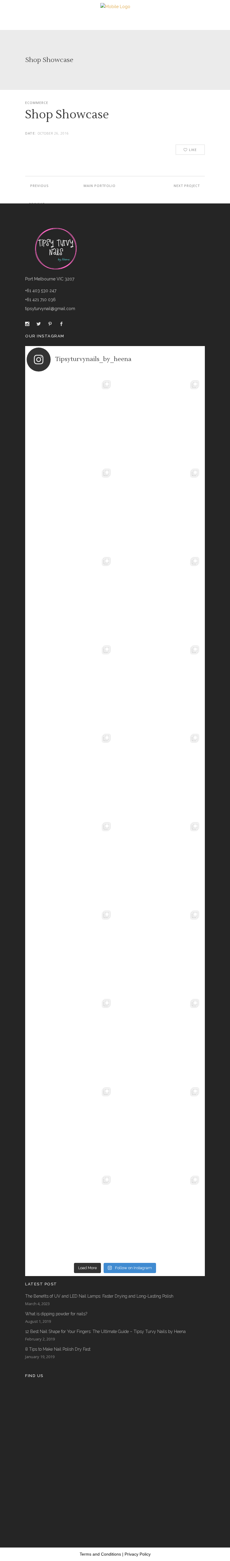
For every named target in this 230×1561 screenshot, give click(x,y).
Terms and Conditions (100, 1554)
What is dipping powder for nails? (56, 1313)
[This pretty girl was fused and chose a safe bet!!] (159, 685)
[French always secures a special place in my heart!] (159, 420)
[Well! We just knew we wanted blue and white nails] (71, 597)
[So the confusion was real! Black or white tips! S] (159, 1127)
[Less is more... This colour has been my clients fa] (159, 597)
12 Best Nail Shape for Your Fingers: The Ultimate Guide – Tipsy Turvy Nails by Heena (105, 1331)
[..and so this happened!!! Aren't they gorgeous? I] (159, 773)
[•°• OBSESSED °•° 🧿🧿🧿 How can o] (159, 508)
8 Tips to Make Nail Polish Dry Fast (57, 1349)
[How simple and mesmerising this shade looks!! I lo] (159, 1215)
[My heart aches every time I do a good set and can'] (71, 1127)
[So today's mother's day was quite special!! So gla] (71, 685)
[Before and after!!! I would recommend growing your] (71, 1215)
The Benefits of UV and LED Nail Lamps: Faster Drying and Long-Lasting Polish (99, 1296)
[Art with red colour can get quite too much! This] (159, 862)
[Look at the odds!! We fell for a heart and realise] (71, 773)
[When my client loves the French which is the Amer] (71, 420)
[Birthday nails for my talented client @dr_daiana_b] (159, 950)
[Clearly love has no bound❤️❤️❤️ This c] (71, 950)
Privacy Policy (138, 1554)
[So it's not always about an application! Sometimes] (71, 508)
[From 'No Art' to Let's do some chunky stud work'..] (71, 862)
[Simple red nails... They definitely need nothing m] (159, 1039)
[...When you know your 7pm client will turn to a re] (71, 1039)
